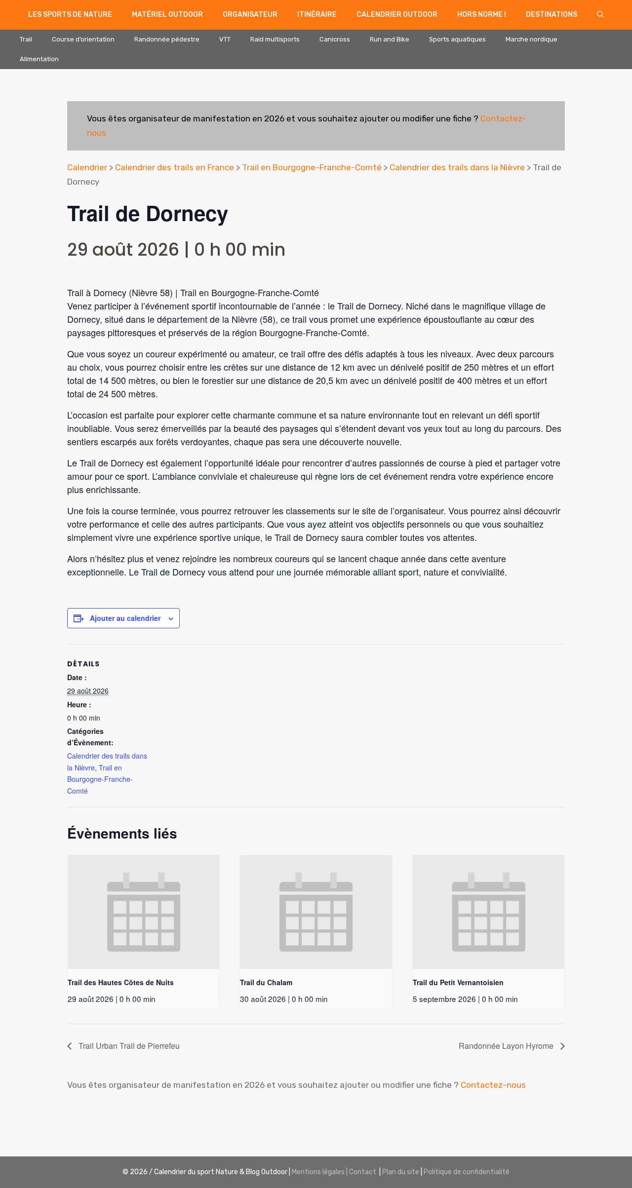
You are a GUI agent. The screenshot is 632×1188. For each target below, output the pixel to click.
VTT (225, 39)
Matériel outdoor (167, 14)
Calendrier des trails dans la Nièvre (457, 167)
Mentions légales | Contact (334, 1172)
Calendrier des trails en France (174, 167)
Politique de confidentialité (467, 1172)
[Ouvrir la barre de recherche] (600, 15)
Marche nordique (531, 39)
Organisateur (250, 14)
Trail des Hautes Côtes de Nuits (121, 982)
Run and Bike (389, 39)
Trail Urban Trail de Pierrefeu (128, 1045)
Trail (26, 39)
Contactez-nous (493, 1085)
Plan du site (400, 1172)
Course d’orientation (83, 39)
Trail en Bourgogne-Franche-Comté (312, 167)
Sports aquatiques (457, 39)
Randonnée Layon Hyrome (507, 1045)
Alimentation (39, 59)
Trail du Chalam (266, 982)
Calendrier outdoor (396, 14)
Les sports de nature (70, 14)
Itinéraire (317, 14)
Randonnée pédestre (166, 39)
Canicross (334, 39)
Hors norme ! (481, 14)
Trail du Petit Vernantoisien (458, 982)
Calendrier (87, 167)
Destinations (551, 14)
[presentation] (143, 912)
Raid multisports (275, 39)
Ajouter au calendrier (125, 618)
